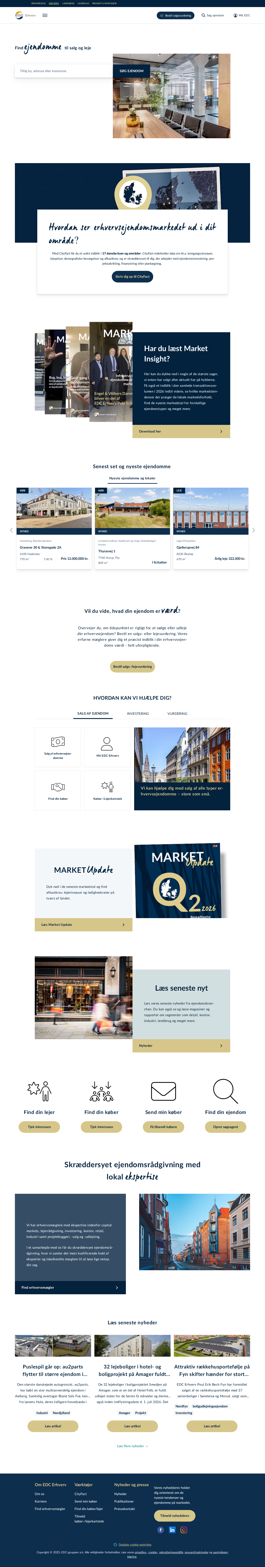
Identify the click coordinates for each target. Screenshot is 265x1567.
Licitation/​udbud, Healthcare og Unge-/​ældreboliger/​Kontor (127, 542)
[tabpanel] (132, 768)
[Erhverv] (25, 15)
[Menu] (45, 15)
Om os (39, 1494)
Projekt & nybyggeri (104, 3)
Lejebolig (83, 3)
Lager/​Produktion (186, 540)
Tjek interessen (39, 1127)
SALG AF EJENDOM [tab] (92, 713)
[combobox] (82, 69)
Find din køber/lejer (89, 1509)
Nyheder (120, 1494)
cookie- (153, 1552)
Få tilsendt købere (163, 1127)
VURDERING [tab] (177, 713)
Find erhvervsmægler (50, 1509)
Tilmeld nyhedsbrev (174, 1515)
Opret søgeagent (225, 1127)
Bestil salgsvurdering (178, 15)
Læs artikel (53, 1426)
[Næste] (252, 530)
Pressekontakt (124, 1509)
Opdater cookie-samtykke (135, 1544)
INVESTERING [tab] (138, 713)
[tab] (132, 478)
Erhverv (54, 3)
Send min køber (86, 1501)
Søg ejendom (131, 71)
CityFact (81, 1494)
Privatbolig (38, 3)
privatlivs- (141, 1552)
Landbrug (68, 3)
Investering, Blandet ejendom (36, 540)
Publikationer (124, 1501)
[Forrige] (12, 530)
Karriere (41, 1501)
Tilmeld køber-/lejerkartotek (89, 1518)
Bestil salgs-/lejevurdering (132, 666)
